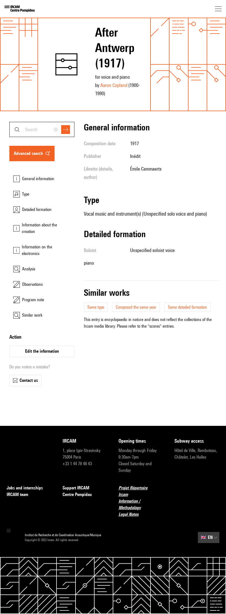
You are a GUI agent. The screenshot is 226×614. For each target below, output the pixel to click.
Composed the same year (136, 307)
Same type (95, 307)
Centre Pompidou (77, 494)
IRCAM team (17, 494)
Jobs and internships (25, 487)
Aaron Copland (113, 85)
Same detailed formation (187, 307)
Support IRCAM (76, 487)
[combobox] (41, 129)
